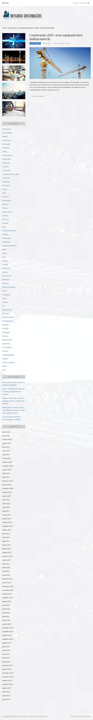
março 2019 (6, 662)
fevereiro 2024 (7, 481)
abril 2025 (5, 455)
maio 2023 (6, 507)
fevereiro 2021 (7, 579)
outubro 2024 (7, 462)
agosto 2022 (6, 530)
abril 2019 (5, 658)
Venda (4, 366)
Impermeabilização (8, 231)
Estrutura (5, 219)
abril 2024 (5, 477)
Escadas (5, 216)
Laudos (4, 253)
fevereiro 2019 (7, 665)
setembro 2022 (7, 526)
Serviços (5, 351)
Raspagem (6, 332)
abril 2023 (5, 511)
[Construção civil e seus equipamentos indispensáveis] (60, 63)
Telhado (5, 359)
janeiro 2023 (6, 519)
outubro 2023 (7, 492)
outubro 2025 (7, 439)
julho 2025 (6, 447)
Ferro (4, 227)
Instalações (6, 242)
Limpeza (5, 261)
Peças (4, 298)
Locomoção (6, 268)
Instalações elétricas (9, 246)
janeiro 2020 (6, 624)
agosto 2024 (6, 470)
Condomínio (6, 170)
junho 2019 (6, 650)
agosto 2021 (6, 560)
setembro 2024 (7, 466)
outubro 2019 (7, 635)
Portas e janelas (7, 317)
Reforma (5, 336)
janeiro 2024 (6, 485)
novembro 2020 (7, 590)
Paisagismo (6, 295)
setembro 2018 (7, 684)
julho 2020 (6, 605)
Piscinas (5, 302)
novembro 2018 (7, 677)
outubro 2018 (7, 680)
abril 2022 (5, 541)
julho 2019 (6, 647)
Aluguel (4, 136)
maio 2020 (6, 613)
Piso (3, 306)
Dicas (4, 193)
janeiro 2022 (6, 549)
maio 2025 (6, 451)
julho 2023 (6, 500)
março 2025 (6, 458)
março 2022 (6, 545)
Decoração (6, 185)
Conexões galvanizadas (10, 174)
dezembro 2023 (7, 488)
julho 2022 (6, 534)
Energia (4, 208)
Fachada (5, 223)
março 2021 (6, 575)
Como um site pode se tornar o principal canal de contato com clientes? (13, 401)
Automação (6, 144)
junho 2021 (6, 568)
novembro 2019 (7, 631)
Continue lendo (37, 96)
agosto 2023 (6, 496)
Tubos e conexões (8, 362)
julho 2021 (6, 564)
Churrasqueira (7, 155)
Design (4, 189)
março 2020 (6, 620)
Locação (5, 264)
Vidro (4, 370)
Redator (46, 43)
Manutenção (6, 276)
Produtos (5, 325)
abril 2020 (5, 616)
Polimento (5, 313)
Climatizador (6, 159)
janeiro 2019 (6, 669)
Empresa (5, 204)
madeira (5, 272)
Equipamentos (7, 212)
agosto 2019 (6, 643)
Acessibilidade (7, 133)
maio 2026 (6, 436)
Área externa (6, 140)
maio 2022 (6, 537)
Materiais (5, 283)
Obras (4, 291)
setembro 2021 (7, 556)
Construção (35, 43)
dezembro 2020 (7, 586)
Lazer (4, 257)
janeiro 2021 (6, 583)
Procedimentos (7, 321)
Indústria (5, 234)
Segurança (6, 344)
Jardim (4, 249)
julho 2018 (6, 692)
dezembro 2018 (7, 673)
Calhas (4, 152)
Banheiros (5, 148)
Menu (6, 3)
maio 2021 (6, 571)
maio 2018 (6, 699)
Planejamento (7, 310)
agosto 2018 (6, 688)
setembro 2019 (7, 639)
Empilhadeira (6, 200)
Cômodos (5, 167)
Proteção (5, 328)
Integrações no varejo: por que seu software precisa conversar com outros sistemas (13, 410)
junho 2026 (6, 432)
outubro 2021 (7, 552)
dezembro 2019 (7, 628)
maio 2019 (6, 654)
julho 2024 (6, 473)
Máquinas (5, 280)
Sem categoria (7, 347)
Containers (6, 182)
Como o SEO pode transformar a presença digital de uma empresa (13, 391)
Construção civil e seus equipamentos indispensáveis (56, 37)
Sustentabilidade (8, 355)
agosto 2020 (6, 601)
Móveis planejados (8, 287)
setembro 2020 (7, 598)
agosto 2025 (6, 443)
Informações (6, 238)
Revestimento (7, 340)
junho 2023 (6, 504)
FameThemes (86, 716)
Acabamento (6, 129)
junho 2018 (6, 696)
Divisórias (5, 197)
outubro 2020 (7, 594)
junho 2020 (6, 609)
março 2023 (6, 515)
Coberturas (6, 163)
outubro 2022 (7, 522)
